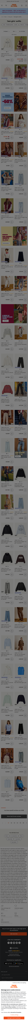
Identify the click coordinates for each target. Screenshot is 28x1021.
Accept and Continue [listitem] (14, 1018)
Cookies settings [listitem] (14, 1015)
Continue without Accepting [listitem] (19, 982)
